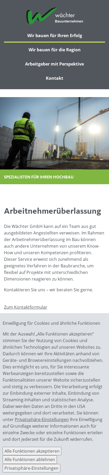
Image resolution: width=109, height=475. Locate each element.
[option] (54, 140)
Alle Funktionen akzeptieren (32, 451)
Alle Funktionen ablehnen (29, 459)
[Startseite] (54, 16)
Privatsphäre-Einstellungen (42, 419)
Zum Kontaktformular (25, 307)
